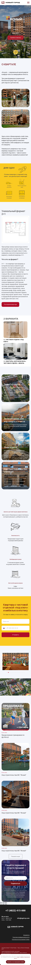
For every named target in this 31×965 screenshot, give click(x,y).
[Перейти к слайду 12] (22, 672)
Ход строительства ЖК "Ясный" (14, 775)
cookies (18, 957)
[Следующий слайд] (30, 661)
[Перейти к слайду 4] (11, 672)
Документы (26, 935)
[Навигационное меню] (28, 2)
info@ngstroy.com (23, 918)
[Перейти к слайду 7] (15, 672)
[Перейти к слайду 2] (8, 672)
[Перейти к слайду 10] (19, 672)
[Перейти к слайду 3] (9, 672)
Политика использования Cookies (20, 939)
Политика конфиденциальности (21, 937)
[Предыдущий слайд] (1, 661)
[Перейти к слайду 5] (12, 672)
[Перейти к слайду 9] (18, 672)
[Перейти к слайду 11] (21, 672)
